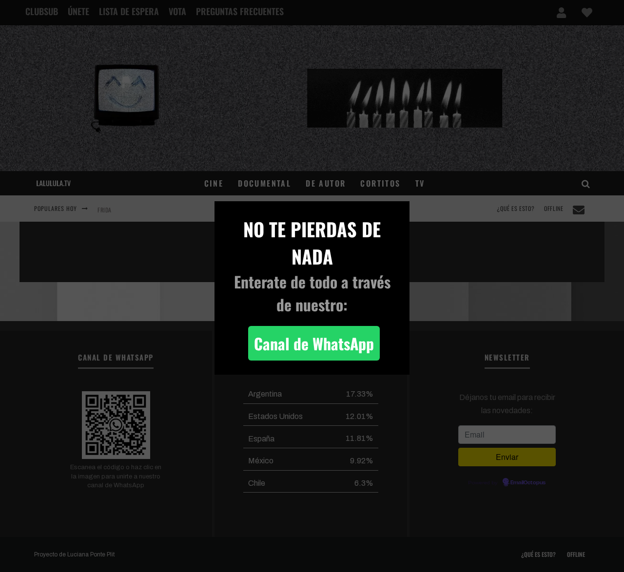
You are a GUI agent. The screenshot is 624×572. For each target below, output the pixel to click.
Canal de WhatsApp (314, 343)
